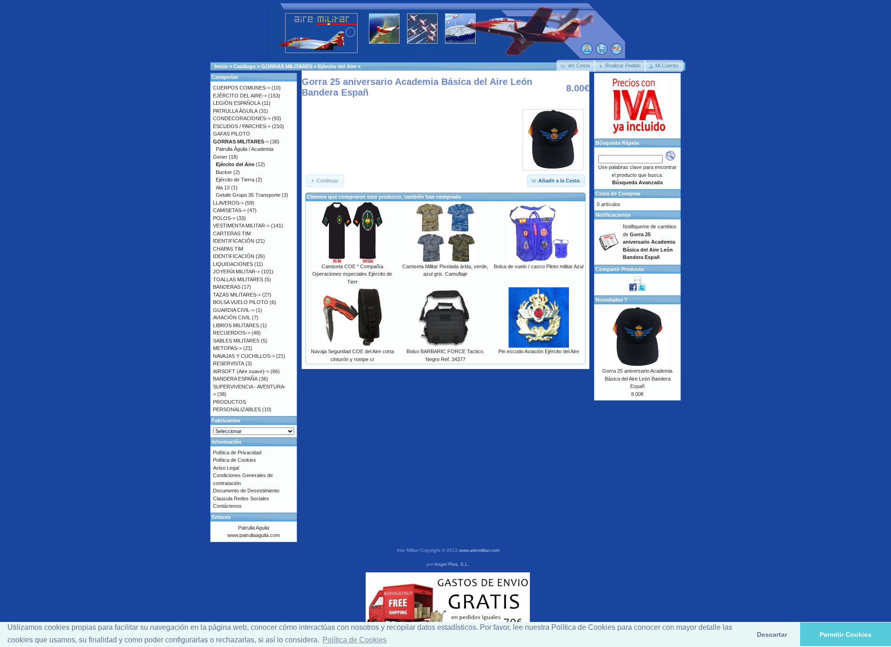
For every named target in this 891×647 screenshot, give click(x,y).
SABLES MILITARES (236, 340)
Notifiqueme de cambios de (650, 242)
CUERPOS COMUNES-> (241, 88)
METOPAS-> (227, 348)
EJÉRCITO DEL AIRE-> (240, 95)
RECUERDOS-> (231, 333)
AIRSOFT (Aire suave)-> (241, 371)
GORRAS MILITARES (286, 66)
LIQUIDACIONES (233, 264)
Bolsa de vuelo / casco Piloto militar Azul (538, 266)
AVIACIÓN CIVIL (232, 317)
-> (241, 141)
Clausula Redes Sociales (241, 498)
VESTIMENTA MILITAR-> (241, 225)
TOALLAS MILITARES (238, 279)
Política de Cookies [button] (355, 640)
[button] (575, 66)
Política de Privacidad (237, 452)
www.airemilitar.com (479, 550)
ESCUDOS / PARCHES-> (242, 126)
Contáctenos (227, 506)
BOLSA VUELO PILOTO (240, 302)
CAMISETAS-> (229, 210)
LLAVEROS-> (228, 203)
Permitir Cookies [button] (846, 634)
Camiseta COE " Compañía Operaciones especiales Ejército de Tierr (352, 274)
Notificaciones (613, 215)
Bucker (224, 172)
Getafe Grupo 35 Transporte (248, 195)
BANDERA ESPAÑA (235, 379)
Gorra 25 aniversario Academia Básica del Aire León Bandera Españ (637, 378)
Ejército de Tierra (235, 179)
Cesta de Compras (617, 193)
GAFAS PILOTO (231, 133)
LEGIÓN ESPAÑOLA (236, 103)
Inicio (221, 66)
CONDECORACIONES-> (242, 118)
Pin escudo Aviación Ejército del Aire (538, 351)
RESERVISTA (228, 363)
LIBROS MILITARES (236, 325)
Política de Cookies (234, 460)
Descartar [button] (772, 634)
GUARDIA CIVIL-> (233, 310)
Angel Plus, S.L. (451, 564)
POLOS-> (224, 218)
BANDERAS (226, 287)
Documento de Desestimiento (246, 490)
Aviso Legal (226, 468)
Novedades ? (611, 300)
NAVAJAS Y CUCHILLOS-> (244, 356)
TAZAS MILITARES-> (237, 295)
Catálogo (244, 66)
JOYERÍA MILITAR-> (236, 271)
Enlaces (221, 517)
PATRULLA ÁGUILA (235, 111)
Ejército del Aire (337, 66)
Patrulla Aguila (253, 528)
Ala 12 (223, 187)
